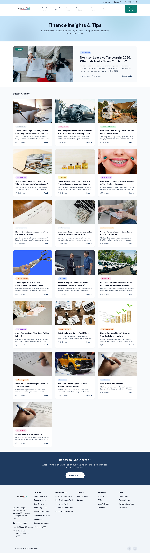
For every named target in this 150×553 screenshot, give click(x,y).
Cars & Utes (44, 9)
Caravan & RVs (56, 9)
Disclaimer (123, 508)
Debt (104, 9)
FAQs (100, 500)
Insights (101, 496)
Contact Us (117, 2)
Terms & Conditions (126, 504)
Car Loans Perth (61, 504)
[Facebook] (129, 548)
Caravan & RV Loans (42, 515)
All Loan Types (40, 527)
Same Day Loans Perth (64, 508)
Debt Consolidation (41, 512)
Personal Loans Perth (63, 496)
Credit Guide (123, 496)
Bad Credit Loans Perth (64, 500)
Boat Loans (68, 9)
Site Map (101, 508)
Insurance (115, 9)
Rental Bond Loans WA (64, 512)
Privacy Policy (124, 500)
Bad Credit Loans (40, 504)
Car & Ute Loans (40, 496)
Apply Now (131, 9)
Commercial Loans (80, 9)
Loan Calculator (104, 504)
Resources (106, 2)
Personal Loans (94, 9)
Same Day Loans (40, 508)
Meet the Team (82, 496)
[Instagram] (135, 548)
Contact (80, 500)
